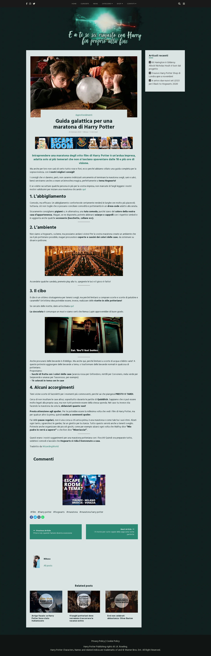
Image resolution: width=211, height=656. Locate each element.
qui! (84, 189)
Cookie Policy (113, 641)
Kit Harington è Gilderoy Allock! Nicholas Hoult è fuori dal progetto (165, 65)
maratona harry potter (92, 512)
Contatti (131, 4)
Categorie (106, 4)
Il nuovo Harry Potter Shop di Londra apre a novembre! (164, 74)
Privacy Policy (98, 641)
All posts (48, 565)
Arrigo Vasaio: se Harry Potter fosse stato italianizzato (43, 618)
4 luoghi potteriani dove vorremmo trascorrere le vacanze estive (81, 618)
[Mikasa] (36, 562)
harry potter (45, 512)
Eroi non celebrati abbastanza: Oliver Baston (120, 617)
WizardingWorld (50, 446)
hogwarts (60, 512)
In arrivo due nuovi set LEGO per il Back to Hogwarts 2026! (164, 82)
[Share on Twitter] (35, 517)
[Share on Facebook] (31, 517)
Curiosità (85, 4)
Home (74, 4)
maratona (73, 512)
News (95, 4)
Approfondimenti (83, 115)
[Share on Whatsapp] (42, 517)
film (34, 512)
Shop (119, 4)
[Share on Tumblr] (39, 517)
